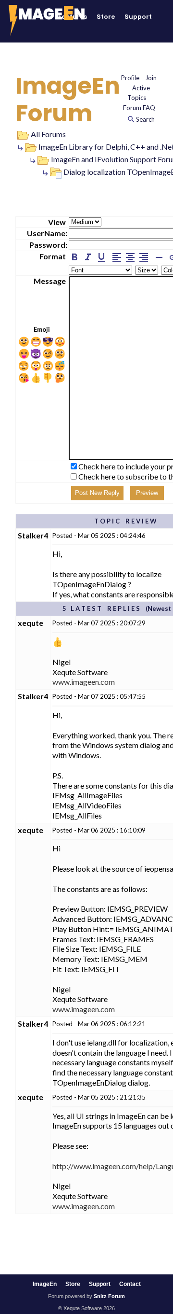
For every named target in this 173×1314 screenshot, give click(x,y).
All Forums (48, 134)
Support (138, 17)
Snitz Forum (109, 1296)
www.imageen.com (83, 681)
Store (106, 17)
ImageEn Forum (67, 100)
